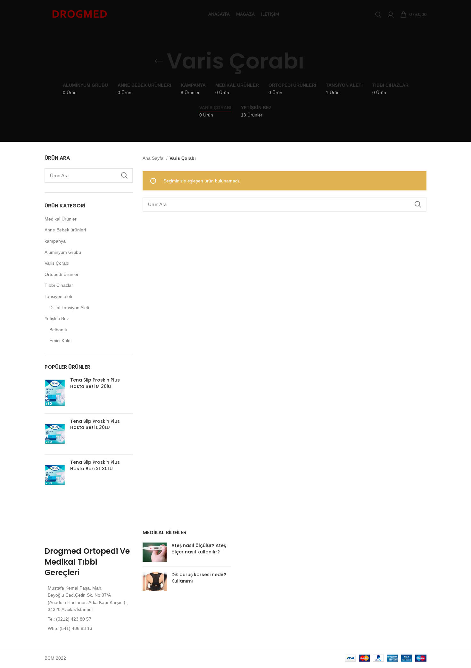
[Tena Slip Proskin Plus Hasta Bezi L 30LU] (55, 434)
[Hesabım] (390, 14)
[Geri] (159, 61)
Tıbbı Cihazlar (59, 285)
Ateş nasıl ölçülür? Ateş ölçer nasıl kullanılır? (198, 548)
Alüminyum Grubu (63, 252)
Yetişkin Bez (57, 318)
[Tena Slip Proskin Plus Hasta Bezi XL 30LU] (55, 475)
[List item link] (89, 619)
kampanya (55, 241)
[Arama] (378, 14)
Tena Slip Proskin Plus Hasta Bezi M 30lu (95, 383)
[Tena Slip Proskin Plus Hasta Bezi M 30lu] (55, 392)
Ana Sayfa (154, 158)
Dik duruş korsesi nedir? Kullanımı (198, 577)
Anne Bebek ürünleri (65, 229)
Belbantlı (58, 329)
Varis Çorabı (57, 263)
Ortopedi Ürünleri (62, 274)
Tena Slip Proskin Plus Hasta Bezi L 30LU (95, 424)
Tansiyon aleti (58, 296)
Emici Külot (60, 340)
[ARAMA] (124, 175)
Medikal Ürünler (61, 218)
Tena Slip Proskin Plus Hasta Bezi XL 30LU (95, 465)
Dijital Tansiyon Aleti (69, 307)
